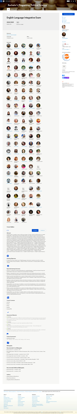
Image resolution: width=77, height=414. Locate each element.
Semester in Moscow (21, 404)
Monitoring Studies (35, 400)
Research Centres (34, 397)
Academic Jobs (34, 402)
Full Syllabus (35, 230)
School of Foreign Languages (11, 34)
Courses (64, 17)
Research (34, 394)
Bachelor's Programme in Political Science (32, 391)
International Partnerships (7, 401)
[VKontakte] (62, 75)
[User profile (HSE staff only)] (73, 1)
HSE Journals (48, 397)
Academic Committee (66, 22)
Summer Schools (20, 402)
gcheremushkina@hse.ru (66, 49)
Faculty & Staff (6, 402)
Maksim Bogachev (64, 30)
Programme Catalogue (21, 397)
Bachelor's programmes (12, 391)
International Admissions (68, 14)
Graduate (19, 400)
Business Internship (20, 405)
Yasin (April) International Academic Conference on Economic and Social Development (37, 405)
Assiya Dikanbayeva (65, 38)
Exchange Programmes (21, 401)
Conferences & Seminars (35, 401)
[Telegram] (64, 75)
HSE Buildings (6, 404)
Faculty (64, 18)
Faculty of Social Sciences (21, 391)
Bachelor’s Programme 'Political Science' (27, 5)
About (5, 394)
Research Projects (34, 398)
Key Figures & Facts (6, 397)
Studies (19, 394)
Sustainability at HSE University (8, 398)
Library (47, 400)
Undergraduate (20, 398)
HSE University (6, 391)
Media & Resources (50, 394)
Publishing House (48, 398)
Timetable (64, 21)
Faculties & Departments (7, 400)
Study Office (64, 41)
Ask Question (43, 230)
